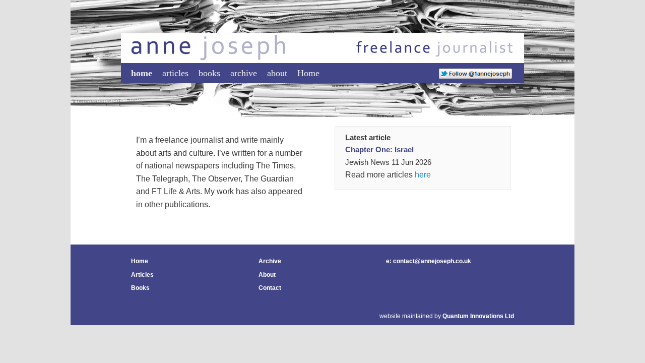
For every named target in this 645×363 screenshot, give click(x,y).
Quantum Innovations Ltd (478, 316)
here (423, 174)
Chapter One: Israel (379, 149)
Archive (270, 261)
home (141, 73)
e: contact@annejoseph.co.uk (428, 261)
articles (175, 73)
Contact (270, 287)
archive (243, 73)
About (267, 274)
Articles (142, 274)
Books (140, 287)
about (277, 73)
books (209, 73)
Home (308, 73)
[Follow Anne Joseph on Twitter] (475, 73)
